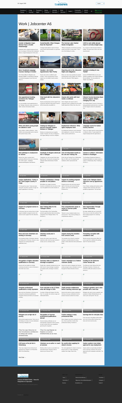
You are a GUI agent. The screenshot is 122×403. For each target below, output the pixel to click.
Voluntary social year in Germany (47, 234)
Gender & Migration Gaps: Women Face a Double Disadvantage (27, 44)
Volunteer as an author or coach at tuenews (50, 344)
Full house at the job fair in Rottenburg (27, 344)
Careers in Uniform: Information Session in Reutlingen (93, 153)
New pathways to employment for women (28, 153)
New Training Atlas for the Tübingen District (48, 207)
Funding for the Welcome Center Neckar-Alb (91, 261)
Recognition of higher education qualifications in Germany (28, 261)
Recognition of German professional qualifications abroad (48, 316)
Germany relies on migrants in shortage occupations (49, 261)
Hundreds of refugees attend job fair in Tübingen (50, 153)
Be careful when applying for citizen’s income (70, 344)
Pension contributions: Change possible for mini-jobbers (49, 180)
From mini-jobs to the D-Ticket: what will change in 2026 (50, 288)
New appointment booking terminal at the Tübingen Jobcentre (27, 98)
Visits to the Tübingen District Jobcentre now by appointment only (92, 181)
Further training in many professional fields (69, 315)
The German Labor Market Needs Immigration (70, 44)
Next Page (22, 357)
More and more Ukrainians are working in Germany (28, 234)
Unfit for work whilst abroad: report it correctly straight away (92, 44)
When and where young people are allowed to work (28, 126)
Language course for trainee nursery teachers (92, 126)
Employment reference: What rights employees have (71, 126)
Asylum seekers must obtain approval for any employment (92, 344)
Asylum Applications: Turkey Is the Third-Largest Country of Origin (28, 181)
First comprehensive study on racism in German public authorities (71, 208)
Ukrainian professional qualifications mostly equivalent (28, 288)
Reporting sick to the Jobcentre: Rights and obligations (72, 71)
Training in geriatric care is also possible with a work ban (92, 288)
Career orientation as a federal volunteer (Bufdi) (71, 261)
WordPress (26, 394)
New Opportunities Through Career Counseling (91, 207)
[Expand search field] (92, 11)
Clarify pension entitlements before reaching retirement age (71, 288)
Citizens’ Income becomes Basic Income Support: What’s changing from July (93, 98)
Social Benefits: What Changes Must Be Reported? (50, 44)
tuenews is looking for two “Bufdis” (91, 71)
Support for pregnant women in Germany (28, 207)
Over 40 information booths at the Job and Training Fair (71, 153)
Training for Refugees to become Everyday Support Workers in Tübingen (48, 127)
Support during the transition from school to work (70, 234)
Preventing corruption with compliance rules (91, 234)
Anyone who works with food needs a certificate (70, 98)
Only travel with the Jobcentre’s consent (50, 98)
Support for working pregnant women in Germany (71, 180)
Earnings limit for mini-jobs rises (93, 314)
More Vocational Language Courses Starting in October (27, 71)
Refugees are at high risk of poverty (27, 315)
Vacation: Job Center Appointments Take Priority (48, 71)
